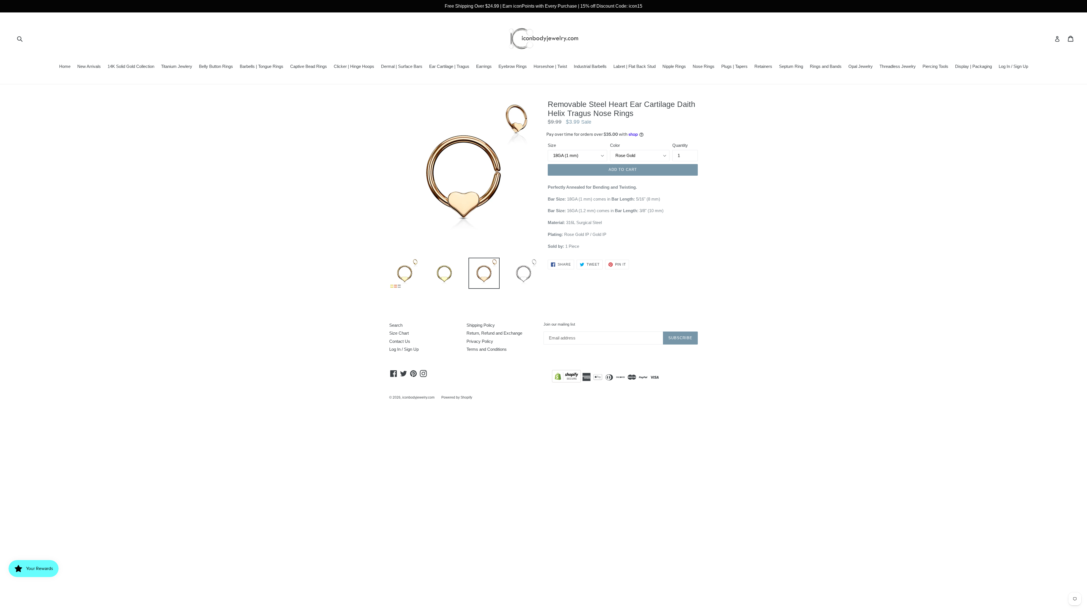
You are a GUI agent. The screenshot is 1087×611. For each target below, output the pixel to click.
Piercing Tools (935, 66)
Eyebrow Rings (512, 66)
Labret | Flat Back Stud (634, 66)
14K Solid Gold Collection (131, 66)
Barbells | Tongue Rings (261, 66)
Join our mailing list (559, 324)
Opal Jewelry (860, 66)
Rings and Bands (826, 66)
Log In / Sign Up (1013, 66)
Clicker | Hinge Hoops (354, 66)
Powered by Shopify (456, 397)
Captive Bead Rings (308, 66)
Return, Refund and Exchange (494, 333)
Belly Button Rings (216, 66)
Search (396, 325)
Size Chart (399, 333)
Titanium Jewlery (176, 66)
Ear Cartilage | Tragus (449, 66)
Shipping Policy (481, 325)
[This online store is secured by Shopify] (566, 377)
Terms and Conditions (487, 349)
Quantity (680, 145)
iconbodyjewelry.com (418, 397)
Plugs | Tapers (734, 66)
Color (615, 145)
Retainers (763, 66)
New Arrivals (89, 66)
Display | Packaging (973, 66)
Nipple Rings (674, 66)
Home (64, 66)
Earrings (484, 66)
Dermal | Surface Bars (401, 66)
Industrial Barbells (590, 66)
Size (552, 145)
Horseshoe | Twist (550, 66)
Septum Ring (791, 66)
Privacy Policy (480, 341)
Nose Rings (703, 66)
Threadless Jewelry (898, 66)
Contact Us (399, 341)
